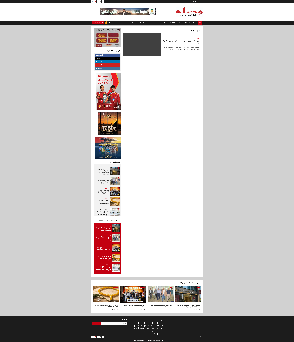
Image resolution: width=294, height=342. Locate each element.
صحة (198, 38)
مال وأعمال (165, 22)
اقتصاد (185, 22)
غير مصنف (138, 331)
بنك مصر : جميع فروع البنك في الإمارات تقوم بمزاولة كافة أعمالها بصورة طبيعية (103, 172)
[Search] (109, 22)
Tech (162, 325)
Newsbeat (148, 323)
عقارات (150, 22)
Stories (136, 323)
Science (142, 323)
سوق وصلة (157, 22)
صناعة (157, 331)
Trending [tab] (100, 220)
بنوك (108, 167)
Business (161, 323)
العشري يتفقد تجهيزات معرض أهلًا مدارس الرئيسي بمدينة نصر (103, 181)
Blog (201, 336)
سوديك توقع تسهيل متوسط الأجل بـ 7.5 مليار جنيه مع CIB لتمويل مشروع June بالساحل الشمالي (103, 213)
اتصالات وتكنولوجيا (175, 22)
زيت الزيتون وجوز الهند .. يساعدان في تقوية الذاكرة (181, 41)
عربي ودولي (138, 22)
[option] (107, 172)
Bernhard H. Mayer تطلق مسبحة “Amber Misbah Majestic (103, 202)
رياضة (144, 22)
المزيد (125, 22)
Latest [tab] (117, 220)
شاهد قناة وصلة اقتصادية (98, 22)
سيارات (135, 328)
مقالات (154, 333)
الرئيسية (195, 22)
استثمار (131, 22)
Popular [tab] (109, 220)
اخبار (190, 22)
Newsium (160, 340)
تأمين (153, 328)
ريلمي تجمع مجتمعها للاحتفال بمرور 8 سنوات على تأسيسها (103, 192)
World (157, 325)
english (155, 323)
